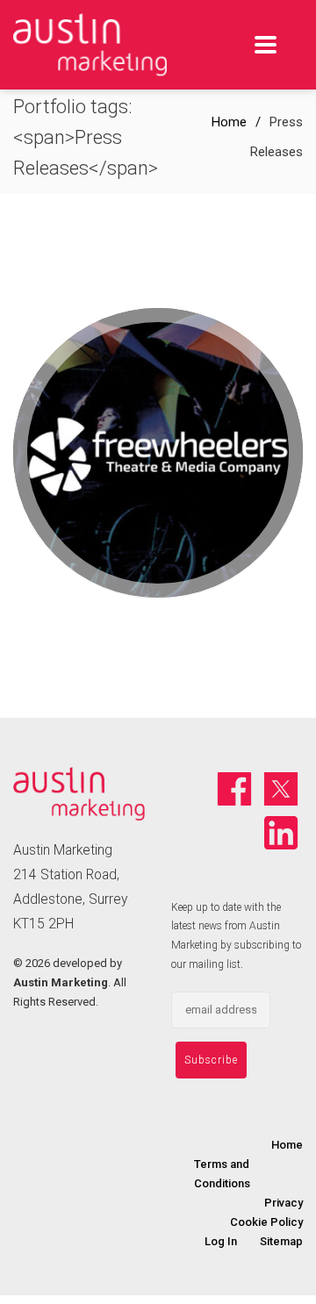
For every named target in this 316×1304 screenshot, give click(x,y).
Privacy (283, 1202)
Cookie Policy (266, 1222)
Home (229, 122)
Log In (221, 1241)
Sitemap (281, 1241)
